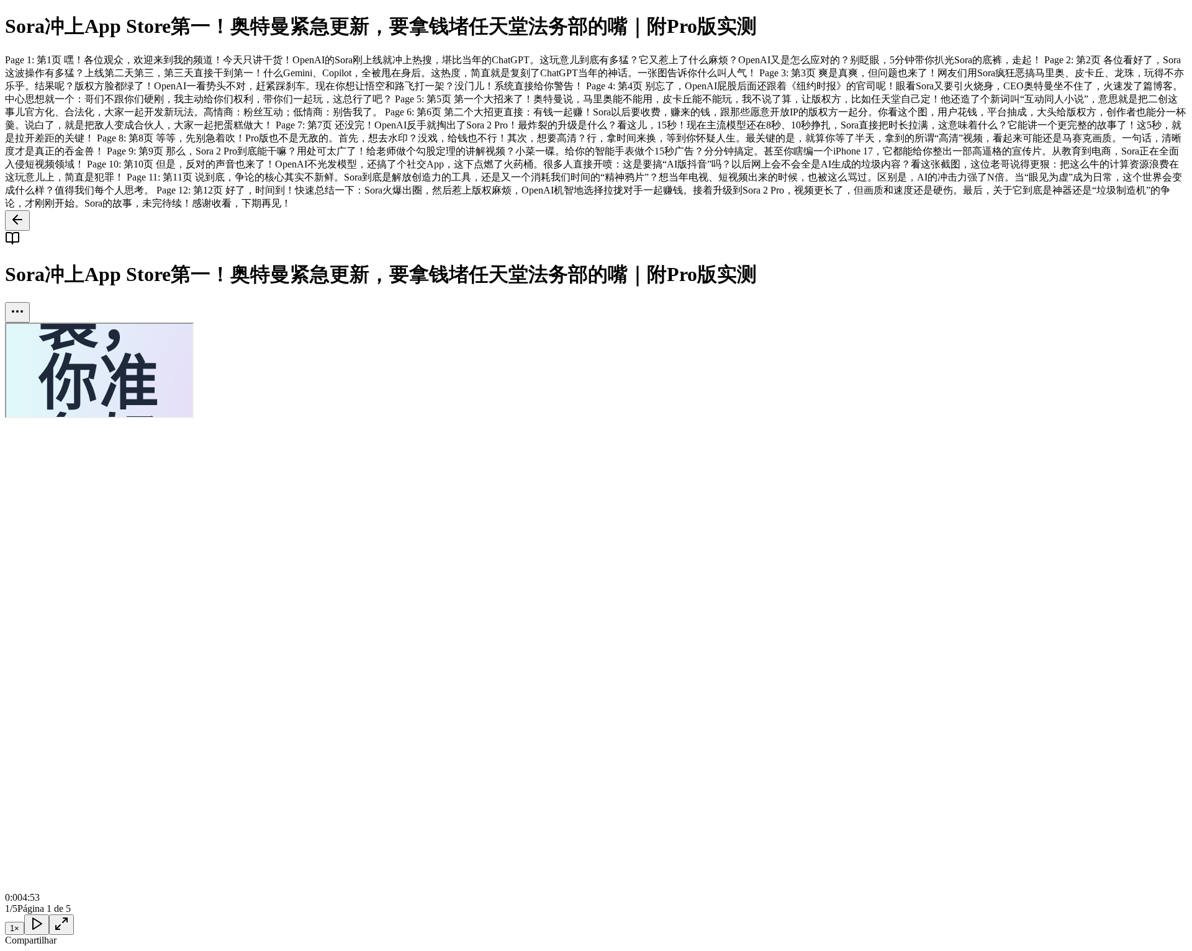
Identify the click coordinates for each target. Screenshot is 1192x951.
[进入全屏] (61, 924)
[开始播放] (36, 924)
